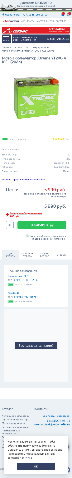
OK (36, 466)
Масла (31, 21)
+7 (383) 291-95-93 (57, 420)
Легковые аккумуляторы (16, 415)
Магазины (42, 21)
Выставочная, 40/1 (18, 275)
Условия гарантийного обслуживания (23, 179)
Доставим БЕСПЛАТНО (36, 2)
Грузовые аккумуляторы (15, 419)
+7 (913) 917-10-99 (26, 296)
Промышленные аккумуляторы (11, 431)
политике (26, 457)
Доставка (61, 21)
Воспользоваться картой (36, 345)
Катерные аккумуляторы (16, 426)
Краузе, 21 (13, 292)
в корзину (40, 225)
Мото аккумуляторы (13, 423)
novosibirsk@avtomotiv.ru (52, 424)
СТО (52, 21)
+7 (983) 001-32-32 (26, 280)
